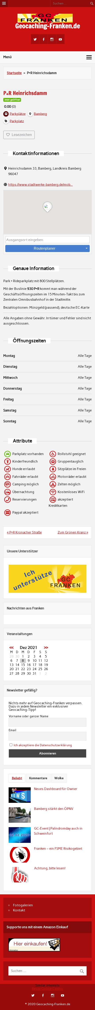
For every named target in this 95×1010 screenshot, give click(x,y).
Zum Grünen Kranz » (73, 532)
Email (12, 730)
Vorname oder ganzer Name (28, 716)
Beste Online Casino (47, 989)
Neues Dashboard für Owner (55, 789)
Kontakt (19, 910)
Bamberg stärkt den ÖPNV (53, 809)
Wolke (59, 778)
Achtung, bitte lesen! (50, 868)
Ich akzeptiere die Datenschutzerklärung (43, 745)
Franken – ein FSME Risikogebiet (58, 849)
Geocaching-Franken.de (47, 26)
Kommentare (38, 778)
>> (46, 647)
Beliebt (17, 778)
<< (11, 647)
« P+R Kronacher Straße (24, 532)
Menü (7, 57)
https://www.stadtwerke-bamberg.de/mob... (40, 185)
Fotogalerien (23, 905)
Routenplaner (44, 248)
